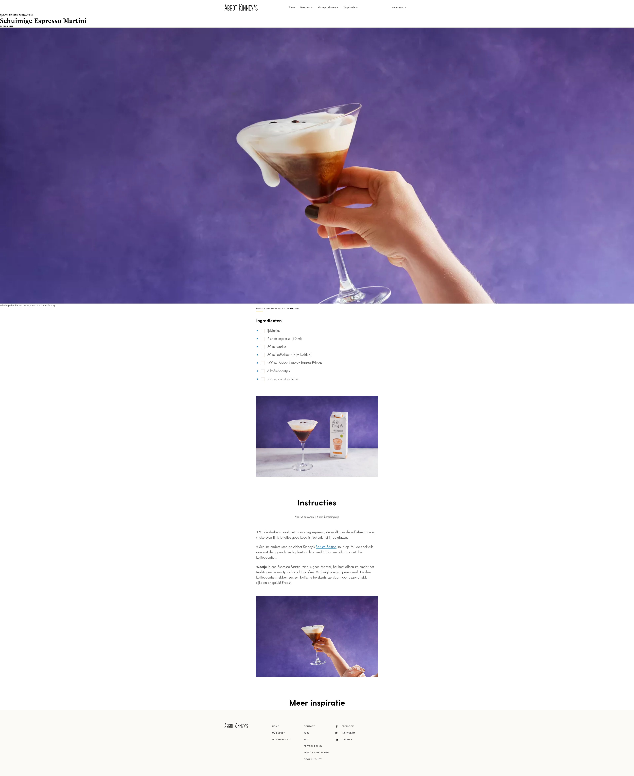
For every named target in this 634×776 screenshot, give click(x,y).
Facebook (347, 727)
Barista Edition (326, 547)
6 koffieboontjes (278, 371)
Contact (309, 727)
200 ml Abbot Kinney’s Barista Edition (294, 363)
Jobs (306, 733)
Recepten (294, 308)
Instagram (348, 733)
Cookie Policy (313, 759)
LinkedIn (346, 740)
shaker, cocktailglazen (283, 379)
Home (291, 7)
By (6, 26)
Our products (281, 740)
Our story (278, 733)
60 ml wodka (276, 347)
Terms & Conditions (316, 753)
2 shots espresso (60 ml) (284, 339)
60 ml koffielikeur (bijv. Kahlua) (289, 355)
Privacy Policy (313, 746)
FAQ (306, 740)
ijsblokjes (273, 331)
